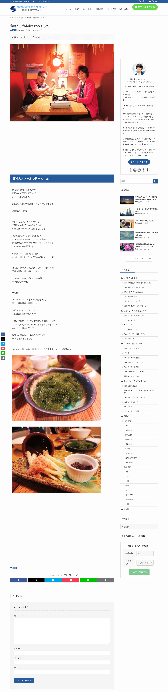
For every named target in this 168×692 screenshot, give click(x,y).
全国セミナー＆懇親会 (132, 358)
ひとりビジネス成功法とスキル (135, 311)
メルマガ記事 (129, 339)
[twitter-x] (140, 1)
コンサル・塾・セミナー (132, 344)
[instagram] (143, 1)
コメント (18, 616)
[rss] (153, 1)
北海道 (127, 426)
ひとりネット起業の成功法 (134, 315)
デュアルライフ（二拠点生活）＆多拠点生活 (139, 392)
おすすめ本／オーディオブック (135, 306)
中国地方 (128, 449)
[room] (146, 1)
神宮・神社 (129, 463)
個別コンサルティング (132, 348)
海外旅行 (127, 467)
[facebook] (137, 1)
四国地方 (128, 453)
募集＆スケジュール (131, 376)
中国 (127, 481)
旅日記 (126, 416)
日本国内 (127, 421)
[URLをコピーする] (105, 580)
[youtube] (149, 1)
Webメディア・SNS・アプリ (134, 334)
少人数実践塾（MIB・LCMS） (135, 362)
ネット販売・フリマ (131, 329)
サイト (16, 668)
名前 (17, 648)
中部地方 (128, 439)
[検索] (156, 1)
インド (127, 472)
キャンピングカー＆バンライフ (135, 397)
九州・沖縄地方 (131, 458)
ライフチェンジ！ (130, 278)
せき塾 (126, 353)
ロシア (127, 476)
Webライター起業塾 (131, 367)
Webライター (129, 325)
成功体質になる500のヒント (134, 287)
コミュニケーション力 (132, 301)
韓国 (127, 486)
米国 (127, 504)
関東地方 (128, 435)
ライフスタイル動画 (131, 411)
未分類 (126, 509)
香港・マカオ (130, 495)
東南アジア (129, 499)
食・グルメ (128, 407)
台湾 (127, 490)
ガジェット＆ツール (131, 402)
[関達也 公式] (29, 9)
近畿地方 (128, 444)
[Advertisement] (62, 146)
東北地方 (128, 430)
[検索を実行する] (155, 181)
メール (18, 658)
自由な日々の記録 (130, 386)
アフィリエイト (130, 320)
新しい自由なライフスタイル (134, 381)
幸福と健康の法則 (130, 297)
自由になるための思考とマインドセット (138, 283)
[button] (18, 580)
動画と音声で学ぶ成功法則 (134, 292)
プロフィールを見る (139, 162)
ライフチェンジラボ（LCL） (134, 371)
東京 (14, 30)
